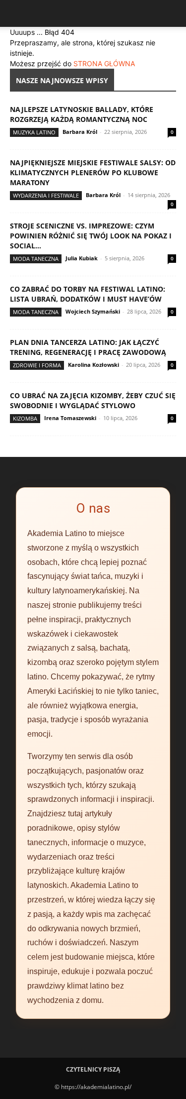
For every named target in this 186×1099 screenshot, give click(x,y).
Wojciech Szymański (92, 311)
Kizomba (25, 418)
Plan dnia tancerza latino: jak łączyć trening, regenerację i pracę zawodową (88, 347)
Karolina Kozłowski (93, 364)
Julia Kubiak (81, 258)
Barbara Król (79, 131)
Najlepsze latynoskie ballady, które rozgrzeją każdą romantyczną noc (81, 114)
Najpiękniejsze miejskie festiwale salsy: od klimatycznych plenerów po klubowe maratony (93, 172)
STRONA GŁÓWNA (104, 63)
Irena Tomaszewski (70, 418)
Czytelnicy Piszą (93, 1069)
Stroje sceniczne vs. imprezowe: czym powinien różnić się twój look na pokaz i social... (91, 235)
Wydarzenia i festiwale (46, 195)
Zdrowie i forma (37, 365)
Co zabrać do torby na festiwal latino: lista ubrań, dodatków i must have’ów (87, 294)
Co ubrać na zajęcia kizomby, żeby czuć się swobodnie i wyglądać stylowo (93, 400)
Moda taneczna (36, 258)
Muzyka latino (34, 132)
